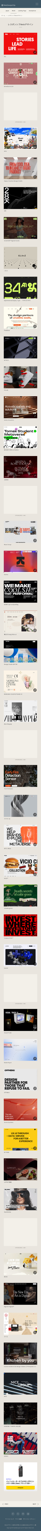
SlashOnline (7, 1212)
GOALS (6, 1456)
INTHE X (6, 360)
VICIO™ (6, 878)
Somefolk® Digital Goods (12, 240)
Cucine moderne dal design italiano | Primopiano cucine (21, 1366)
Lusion (6, 968)
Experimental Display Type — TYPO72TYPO (17, 300)
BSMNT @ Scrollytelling (11, 604)
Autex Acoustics (9, 420)
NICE (5, 1396)
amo (5, 151)
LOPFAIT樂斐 (8, 1182)
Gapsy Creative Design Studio (13, 181)
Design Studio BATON (10, 664)
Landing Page (22, 10)
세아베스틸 (7, 818)
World (13, 10)
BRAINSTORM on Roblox (11, 450)
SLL (5, 56)
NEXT (34, 1504)
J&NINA (6, 480)
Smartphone (32, 10)
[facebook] (13, 1514)
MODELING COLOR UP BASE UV (13, 694)
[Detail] (34, 52)
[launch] (20, 44)
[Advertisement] (20, 106)
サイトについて (9, 1519)
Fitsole (6, 390)
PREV (6, 1504)
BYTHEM (6, 1152)
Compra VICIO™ (8, 938)
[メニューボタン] (37, 4)
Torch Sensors (8, 788)
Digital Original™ (9, 1306)
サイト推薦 (18, 1519)
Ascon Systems (8, 1122)
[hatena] (23, 1514)
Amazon (20, 1488)
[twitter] (18, 1514)
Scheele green (8, 908)
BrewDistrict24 (8, 86)
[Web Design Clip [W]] (9, 5)
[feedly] (28, 1514)
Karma (6, 574)
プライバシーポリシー (29, 1519)
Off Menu (7, 1092)
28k (5, 211)
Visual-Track (8, 1033)
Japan (7, 10)
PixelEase (7, 330)
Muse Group (7, 544)
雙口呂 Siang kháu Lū (10, 634)
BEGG (6, 1276)
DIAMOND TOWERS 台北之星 (12, 1426)
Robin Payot (8, 1062)
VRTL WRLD (7, 848)
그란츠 (6, 270)
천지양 (6, 1336)
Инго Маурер (8, 724)
